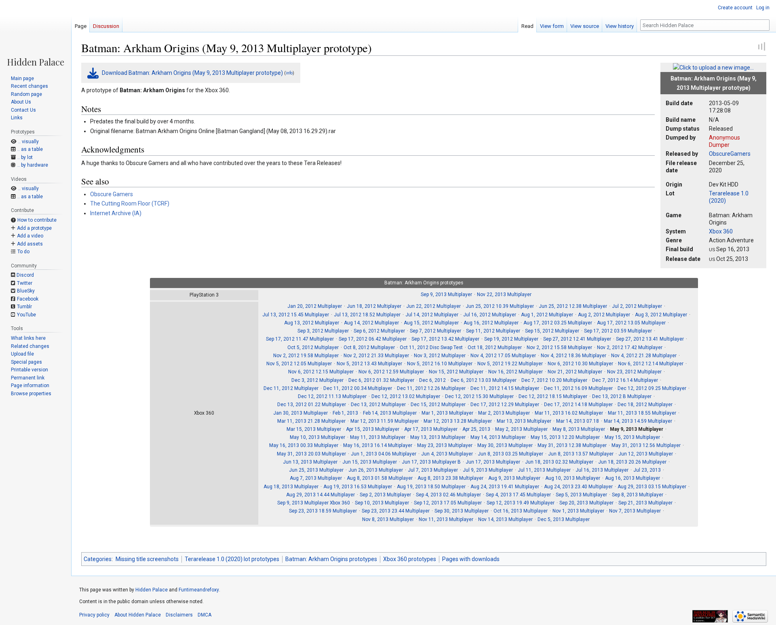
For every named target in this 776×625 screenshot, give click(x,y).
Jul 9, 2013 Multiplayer (488, 470)
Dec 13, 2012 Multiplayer (378, 404)
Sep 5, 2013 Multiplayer (581, 495)
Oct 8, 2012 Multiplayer (369, 347)
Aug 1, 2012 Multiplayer (547, 315)
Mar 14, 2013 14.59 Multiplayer (638, 421)
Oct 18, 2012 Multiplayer (495, 347)
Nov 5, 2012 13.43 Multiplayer (369, 364)
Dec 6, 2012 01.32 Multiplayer (381, 380)
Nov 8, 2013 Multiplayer (388, 519)
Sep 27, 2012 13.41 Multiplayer (650, 339)
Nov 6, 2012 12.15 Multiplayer (321, 372)
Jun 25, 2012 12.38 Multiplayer (573, 306)
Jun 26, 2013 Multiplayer (375, 470)
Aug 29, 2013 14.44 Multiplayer (320, 495)
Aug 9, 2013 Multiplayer (514, 478)
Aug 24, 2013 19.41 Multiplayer (504, 486)
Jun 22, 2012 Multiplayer (433, 306)
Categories (98, 559)
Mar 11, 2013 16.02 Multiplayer (569, 413)
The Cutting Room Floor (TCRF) (129, 203)
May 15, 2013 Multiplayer (632, 437)
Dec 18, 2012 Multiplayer (645, 404)
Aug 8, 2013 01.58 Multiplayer (380, 478)
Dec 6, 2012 (432, 380)
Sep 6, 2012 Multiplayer (379, 331)
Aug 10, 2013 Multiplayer (572, 478)
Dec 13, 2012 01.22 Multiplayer (311, 404)
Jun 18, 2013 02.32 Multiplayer (559, 462)
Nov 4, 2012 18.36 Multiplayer (573, 355)
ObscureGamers (730, 153)
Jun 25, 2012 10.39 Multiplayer (500, 306)
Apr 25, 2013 (476, 429)
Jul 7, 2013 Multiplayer (433, 470)
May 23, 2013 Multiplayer (444, 445)
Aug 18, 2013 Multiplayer (291, 486)
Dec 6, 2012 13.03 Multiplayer (484, 380)
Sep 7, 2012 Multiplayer (435, 331)
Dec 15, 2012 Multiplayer (438, 404)
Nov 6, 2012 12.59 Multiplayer (391, 372)
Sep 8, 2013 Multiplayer (637, 495)
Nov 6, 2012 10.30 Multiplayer (580, 364)
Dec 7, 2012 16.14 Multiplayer (625, 380)
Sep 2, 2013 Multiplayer (385, 495)
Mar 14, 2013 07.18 (577, 421)
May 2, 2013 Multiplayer (521, 429)
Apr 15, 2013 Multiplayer (372, 429)
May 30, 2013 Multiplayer (505, 445)
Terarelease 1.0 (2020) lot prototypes (232, 559)
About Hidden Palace (137, 615)
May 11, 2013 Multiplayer (377, 437)
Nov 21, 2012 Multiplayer (575, 372)
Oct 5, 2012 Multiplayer (313, 347)
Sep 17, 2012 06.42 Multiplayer (373, 339)
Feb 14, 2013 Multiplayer (390, 413)
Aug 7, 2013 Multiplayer (316, 478)
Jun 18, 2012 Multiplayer (374, 306)
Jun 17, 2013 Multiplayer (493, 462)
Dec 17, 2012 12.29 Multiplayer (504, 404)
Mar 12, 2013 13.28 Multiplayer (458, 421)
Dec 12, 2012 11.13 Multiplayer (332, 396)
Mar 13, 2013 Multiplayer (524, 421)
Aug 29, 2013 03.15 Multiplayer (652, 486)
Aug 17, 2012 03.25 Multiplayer (557, 323)
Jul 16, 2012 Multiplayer (489, 315)
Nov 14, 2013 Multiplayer (505, 519)
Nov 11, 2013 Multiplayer (446, 519)
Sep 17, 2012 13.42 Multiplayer (445, 339)
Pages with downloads (471, 559)
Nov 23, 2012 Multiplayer (634, 372)
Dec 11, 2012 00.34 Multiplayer (357, 388)
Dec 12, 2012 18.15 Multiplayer (553, 396)
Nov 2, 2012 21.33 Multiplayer (376, 355)
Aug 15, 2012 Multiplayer (431, 323)
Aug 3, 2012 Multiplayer (661, 315)
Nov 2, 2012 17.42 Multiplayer (629, 347)
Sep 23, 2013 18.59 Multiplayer (323, 511)
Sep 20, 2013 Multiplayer (586, 503)
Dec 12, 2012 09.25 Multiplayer (652, 388)
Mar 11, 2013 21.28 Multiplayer (311, 421)
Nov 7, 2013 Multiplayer (635, 511)
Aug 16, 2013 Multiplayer (632, 478)
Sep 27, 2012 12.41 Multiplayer (577, 339)
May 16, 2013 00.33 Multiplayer (303, 445)
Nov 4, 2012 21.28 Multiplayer (644, 355)
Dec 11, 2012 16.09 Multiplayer (578, 388)
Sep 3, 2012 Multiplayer (323, 331)
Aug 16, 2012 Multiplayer (491, 323)
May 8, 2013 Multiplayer (578, 429)
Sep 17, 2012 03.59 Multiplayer (618, 331)
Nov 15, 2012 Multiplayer (456, 372)
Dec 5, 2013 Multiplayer (564, 519)
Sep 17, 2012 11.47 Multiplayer (300, 339)
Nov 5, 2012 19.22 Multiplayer (510, 364)
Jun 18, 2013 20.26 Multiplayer (632, 462)
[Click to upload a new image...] (713, 67)
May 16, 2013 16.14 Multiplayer (377, 445)
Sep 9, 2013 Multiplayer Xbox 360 (313, 503)
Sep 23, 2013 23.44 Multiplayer (396, 511)
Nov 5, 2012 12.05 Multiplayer (299, 364)
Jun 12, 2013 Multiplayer (645, 454)
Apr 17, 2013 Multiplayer (431, 429)
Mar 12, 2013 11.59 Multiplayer (384, 421)
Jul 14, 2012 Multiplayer (431, 315)
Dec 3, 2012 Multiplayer (317, 380)
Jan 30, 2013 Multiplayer (300, 413)
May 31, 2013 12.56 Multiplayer (646, 445)
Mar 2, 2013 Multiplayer (504, 413)
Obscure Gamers (111, 194)
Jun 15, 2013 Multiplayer (369, 462)
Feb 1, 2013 (345, 413)
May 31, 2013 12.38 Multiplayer (572, 445)
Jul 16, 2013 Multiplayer (602, 470)
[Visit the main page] (35, 33)
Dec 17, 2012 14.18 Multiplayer (578, 404)
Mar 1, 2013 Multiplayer (447, 413)
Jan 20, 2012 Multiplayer (314, 306)
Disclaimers (179, 615)
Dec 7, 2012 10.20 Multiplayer (554, 380)
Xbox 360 (721, 231)
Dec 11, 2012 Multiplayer (291, 388)
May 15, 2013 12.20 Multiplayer (565, 437)
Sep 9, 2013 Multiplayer (446, 294)
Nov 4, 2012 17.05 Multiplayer (503, 355)
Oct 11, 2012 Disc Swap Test (431, 347)
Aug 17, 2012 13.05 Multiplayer (631, 323)
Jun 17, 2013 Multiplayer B (431, 462)
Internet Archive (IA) (115, 213)
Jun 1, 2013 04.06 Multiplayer (383, 454)
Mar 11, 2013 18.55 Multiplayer (642, 413)
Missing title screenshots (147, 559)
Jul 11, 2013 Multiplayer (544, 470)
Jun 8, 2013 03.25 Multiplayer (510, 454)
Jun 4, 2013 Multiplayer (447, 454)
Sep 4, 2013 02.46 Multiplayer (448, 495)
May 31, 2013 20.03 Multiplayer (311, 454)
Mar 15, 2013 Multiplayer (314, 429)
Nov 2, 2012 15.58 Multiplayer (559, 347)
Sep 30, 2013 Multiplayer (461, 511)
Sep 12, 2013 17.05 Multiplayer (448, 503)
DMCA (204, 615)
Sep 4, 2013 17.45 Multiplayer (518, 495)
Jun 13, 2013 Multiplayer (310, 462)
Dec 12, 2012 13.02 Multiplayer (405, 396)
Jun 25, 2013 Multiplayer (316, 470)
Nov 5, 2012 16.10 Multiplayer (439, 364)
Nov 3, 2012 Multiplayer (440, 355)
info (289, 73)
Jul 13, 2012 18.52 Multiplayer (367, 315)
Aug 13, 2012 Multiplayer (311, 323)
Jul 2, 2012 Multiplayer (637, 306)
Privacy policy (94, 615)
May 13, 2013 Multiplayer (438, 437)
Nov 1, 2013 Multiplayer (578, 511)
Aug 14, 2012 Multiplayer (371, 323)
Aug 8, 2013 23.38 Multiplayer (450, 478)
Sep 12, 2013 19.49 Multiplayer (521, 503)
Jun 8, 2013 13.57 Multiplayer (581, 454)
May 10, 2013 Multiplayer (317, 437)
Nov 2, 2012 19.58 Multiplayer (306, 355)
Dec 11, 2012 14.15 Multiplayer (504, 388)
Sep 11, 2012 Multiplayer (493, 331)
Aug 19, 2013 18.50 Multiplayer (431, 486)
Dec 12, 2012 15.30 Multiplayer (479, 396)
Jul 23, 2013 (647, 470)
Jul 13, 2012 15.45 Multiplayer (295, 315)
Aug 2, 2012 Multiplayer (604, 315)
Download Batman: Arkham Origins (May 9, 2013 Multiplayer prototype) (192, 73)
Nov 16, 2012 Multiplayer (515, 372)
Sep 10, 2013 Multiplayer (382, 503)
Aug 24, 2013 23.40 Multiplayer (578, 486)
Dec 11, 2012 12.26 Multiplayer (431, 388)
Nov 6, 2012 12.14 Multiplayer (650, 364)
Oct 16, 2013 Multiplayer (520, 511)
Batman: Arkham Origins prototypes (331, 559)
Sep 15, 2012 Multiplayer (552, 331)
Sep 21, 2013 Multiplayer (645, 503)
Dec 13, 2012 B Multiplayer (622, 396)
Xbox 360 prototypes (409, 559)
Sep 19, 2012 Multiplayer (511, 339)
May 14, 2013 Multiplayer (498, 437)
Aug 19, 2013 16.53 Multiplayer (357, 486)
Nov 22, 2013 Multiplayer (504, 294)
